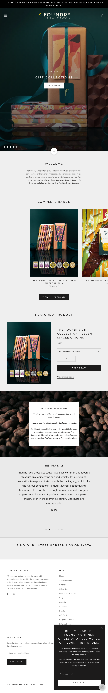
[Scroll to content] (54, 151)
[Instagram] (13, 594)
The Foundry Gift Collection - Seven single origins (74, 333)
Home (61, 576)
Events (62, 611)
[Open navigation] (5, 16)
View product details (65, 377)
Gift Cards (63, 615)
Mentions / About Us (67, 593)
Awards (62, 602)
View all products (54, 297)
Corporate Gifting (66, 619)
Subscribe (79, 683)
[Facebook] (7, 594)
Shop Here (54, 85)
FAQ (61, 598)
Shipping (63, 606)
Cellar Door (64, 589)
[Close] (101, 628)
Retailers (62, 585)
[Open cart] (103, 15)
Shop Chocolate (65, 580)
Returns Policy (65, 624)
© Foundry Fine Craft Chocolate (25, 684)
